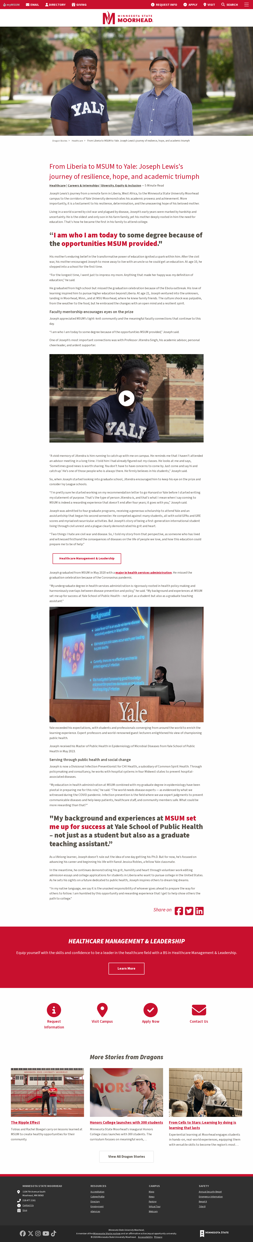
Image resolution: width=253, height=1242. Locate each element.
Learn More (126, 968)
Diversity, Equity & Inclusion (121, 185)
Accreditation (97, 1191)
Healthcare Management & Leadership (86, 558)
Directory (95, 1201)
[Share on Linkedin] (199, 911)
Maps (151, 1191)
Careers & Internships (83, 185)
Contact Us (28, 1205)
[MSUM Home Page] (126, 18)
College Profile (97, 1196)
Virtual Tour (154, 1206)
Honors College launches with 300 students (126, 1122)
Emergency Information (211, 1196)
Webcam (153, 1211)
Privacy (158, 1237)
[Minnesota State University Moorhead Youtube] (45, 1234)
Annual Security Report (210, 1191)
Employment (97, 1206)
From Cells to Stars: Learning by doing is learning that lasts (202, 1125)
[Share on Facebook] (179, 911)
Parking (152, 1201)
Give (25, 1210)
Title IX (202, 1206)
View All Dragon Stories (126, 1156)
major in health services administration (143, 572)
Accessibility (145, 1237)
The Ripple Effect (25, 1122)
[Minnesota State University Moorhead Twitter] (31, 1234)
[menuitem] (11, 4)
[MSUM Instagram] (38, 1234)
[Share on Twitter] (189, 911)
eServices (95, 1211)
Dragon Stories (59, 141)
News (151, 1196)
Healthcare (77, 141)
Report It (203, 1201)
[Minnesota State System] (214, 1233)
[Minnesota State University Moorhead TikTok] (53, 1234)
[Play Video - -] (126, 398)
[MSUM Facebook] (23, 1234)
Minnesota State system (107, 1233)
